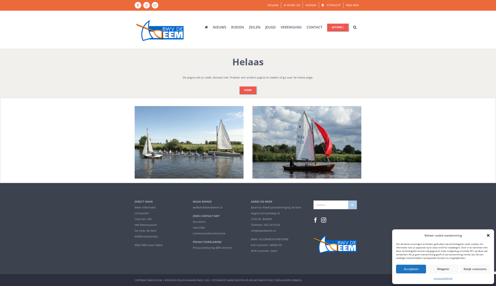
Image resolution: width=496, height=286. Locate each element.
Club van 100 (143, 219)
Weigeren (443, 269)
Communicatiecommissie (209, 233)
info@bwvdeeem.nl (263, 230)
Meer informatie (145, 207)
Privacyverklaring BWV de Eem (212, 248)
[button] (488, 235)
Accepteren (411, 269)
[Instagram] (323, 220)
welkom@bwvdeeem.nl (208, 207)
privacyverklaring (443, 278)
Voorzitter (199, 227)
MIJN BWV (141, 245)
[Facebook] (315, 220)
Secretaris (199, 222)
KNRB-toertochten (146, 236)
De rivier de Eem (145, 230)
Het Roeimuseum (146, 225)
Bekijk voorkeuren (475, 269)
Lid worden (142, 213)
